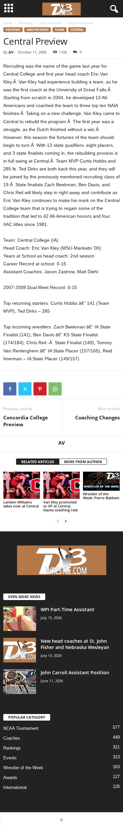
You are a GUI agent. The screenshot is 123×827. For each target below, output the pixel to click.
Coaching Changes (97, 417)
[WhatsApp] (55, 388)
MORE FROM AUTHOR (83, 461)
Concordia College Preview (25, 421)
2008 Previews (50, 23)
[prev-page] (57, 521)
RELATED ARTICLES (37, 461)
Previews (26, 23)
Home (7, 23)
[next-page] (65, 521)
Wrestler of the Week (23, 767)
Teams (59, 30)
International (15, 787)
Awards (10, 777)
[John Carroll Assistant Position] (19, 681)
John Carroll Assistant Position (75, 672)
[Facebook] (9, 388)
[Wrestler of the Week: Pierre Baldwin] (101, 481)
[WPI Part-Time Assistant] (19, 618)
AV (11, 52)
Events (10, 757)
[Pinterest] (40, 388)
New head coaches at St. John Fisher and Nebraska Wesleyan (75, 644)
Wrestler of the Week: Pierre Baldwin (101, 495)
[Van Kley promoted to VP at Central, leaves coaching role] (61, 485)
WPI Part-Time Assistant (67, 609)
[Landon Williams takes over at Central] (21, 485)
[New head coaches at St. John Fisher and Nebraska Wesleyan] (19, 650)
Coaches (11, 738)
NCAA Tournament (20, 728)
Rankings (12, 748)
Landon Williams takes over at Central (21, 504)
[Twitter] (24, 388)
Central (77, 30)
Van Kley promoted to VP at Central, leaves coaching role (60, 506)
